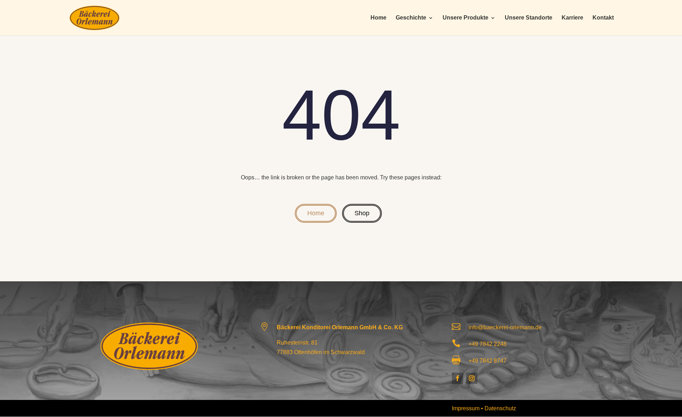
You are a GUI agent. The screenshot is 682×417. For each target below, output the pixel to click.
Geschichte (411, 18)
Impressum (466, 408)
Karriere (572, 18)
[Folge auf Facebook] (457, 378)
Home (378, 18)
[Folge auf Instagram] (471, 378)
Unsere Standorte (528, 18)
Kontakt (603, 18)
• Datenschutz (498, 408)
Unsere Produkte (465, 18)
